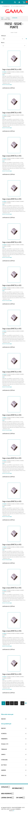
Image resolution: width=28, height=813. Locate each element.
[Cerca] (15, 2)
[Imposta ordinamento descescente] (26, 38)
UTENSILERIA (14, 18)
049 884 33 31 (7, 6)
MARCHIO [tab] (3, 719)
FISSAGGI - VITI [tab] (4, 744)
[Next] (26, 703)
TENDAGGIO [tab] (4, 749)
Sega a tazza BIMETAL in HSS (11, 69)
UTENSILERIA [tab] (4, 759)
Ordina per (3, 35)
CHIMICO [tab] (3, 754)
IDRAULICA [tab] (3, 775)
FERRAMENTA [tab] (4, 739)
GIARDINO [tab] (3, 770)
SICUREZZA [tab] (3, 733)
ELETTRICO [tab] (4, 765)
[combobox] (13, 39)
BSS (13, 810)
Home (2, 18)
